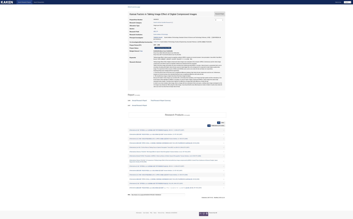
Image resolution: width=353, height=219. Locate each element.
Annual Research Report (139, 100)
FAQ (151, 212)
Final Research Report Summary (161, 100)
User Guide (146, 212)
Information (139, 212)
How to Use (338, 2)
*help (141, 51)
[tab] (177, 114)
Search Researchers (39, 2)
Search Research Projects (24, 2)
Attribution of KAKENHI (171, 212)
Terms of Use (161, 212)
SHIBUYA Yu (157, 42)
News (155, 212)
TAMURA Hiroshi (158, 37)
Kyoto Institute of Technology (161, 34)
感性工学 (156, 31)
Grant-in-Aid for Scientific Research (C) (163, 22)
